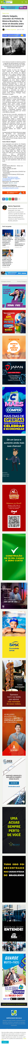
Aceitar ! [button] (5, 1042)
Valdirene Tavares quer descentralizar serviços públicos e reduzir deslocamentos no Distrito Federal (20, 241)
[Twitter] (6, 199)
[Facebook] (3, 199)
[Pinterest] (13, 199)
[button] (2, 2)
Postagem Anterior (6, 281)
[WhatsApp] (10, 199)
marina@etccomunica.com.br (10, 188)
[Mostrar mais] (19, 199)
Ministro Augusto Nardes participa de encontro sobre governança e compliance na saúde (7, 241)
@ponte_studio (13, 183)
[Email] (16, 199)
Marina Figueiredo (14, 206)
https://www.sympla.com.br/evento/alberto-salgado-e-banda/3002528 (11, 179)
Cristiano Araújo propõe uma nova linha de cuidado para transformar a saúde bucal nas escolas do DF (7, 261)
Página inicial (5, 13)
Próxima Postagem (21, 281)
